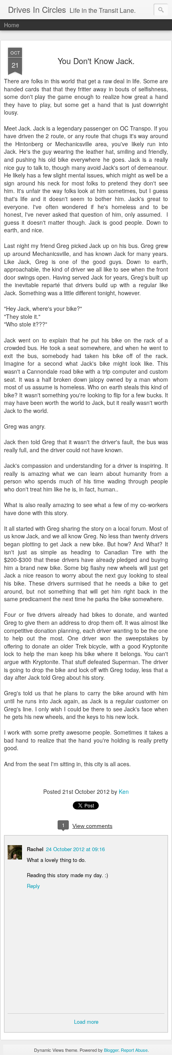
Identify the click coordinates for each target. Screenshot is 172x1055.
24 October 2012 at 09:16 (75, 849)
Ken (124, 791)
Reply (33, 886)
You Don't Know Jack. (96, 60)
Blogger (111, 1050)
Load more (86, 1021)
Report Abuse (134, 1050)
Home (11, 25)
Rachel (35, 849)
